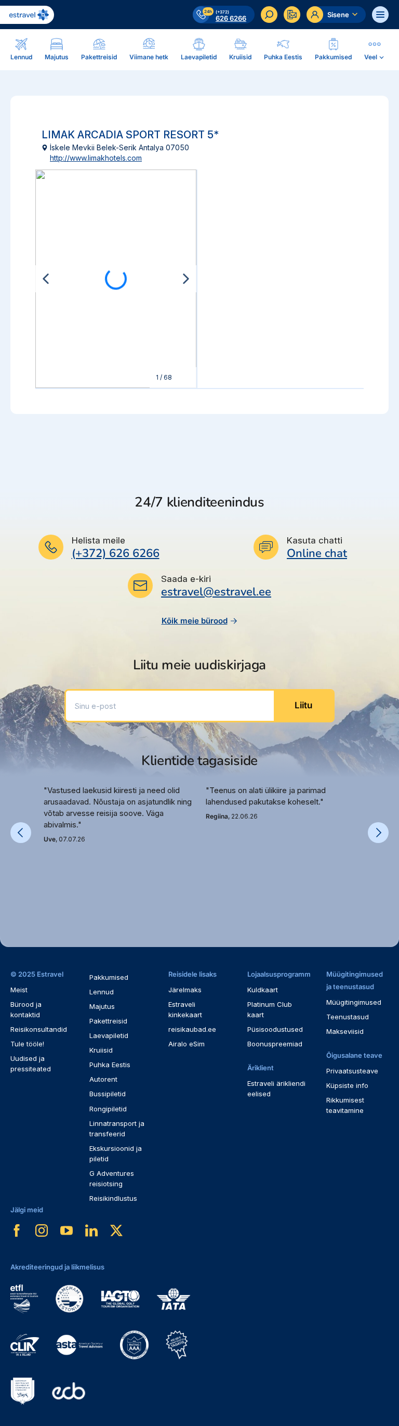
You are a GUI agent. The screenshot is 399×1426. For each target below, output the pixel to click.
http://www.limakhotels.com (96, 157)
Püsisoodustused (275, 1029)
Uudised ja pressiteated (30, 1063)
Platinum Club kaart (269, 1009)
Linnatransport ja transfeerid (116, 1128)
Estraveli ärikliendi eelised (276, 1088)
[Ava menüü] (380, 14)
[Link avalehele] (27, 15)
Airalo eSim (186, 1044)
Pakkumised (108, 977)
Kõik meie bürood (195, 621)
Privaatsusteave (352, 1071)
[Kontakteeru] (292, 14)
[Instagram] (41, 1230)
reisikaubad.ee (192, 1029)
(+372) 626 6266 (115, 553)
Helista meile (98, 540)
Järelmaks (185, 990)
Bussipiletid (107, 1094)
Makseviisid (345, 1031)
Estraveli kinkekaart (185, 1009)
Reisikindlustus (113, 1198)
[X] (116, 1230)
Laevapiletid (108, 1035)
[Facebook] (16, 1230)
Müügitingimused (353, 1002)
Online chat (317, 553)
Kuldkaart (262, 990)
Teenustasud (347, 1017)
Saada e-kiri (186, 579)
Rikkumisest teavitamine (345, 1105)
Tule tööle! (27, 1044)
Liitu (303, 705)
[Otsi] (269, 14)
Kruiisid (101, 1050)
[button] (48, 879)
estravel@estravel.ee (216, 592)
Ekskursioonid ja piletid (115, 1153)
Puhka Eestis (109, 1064)
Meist (19, 990)
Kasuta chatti (314, 540)
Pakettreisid (108, 1021)
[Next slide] (186, 278)
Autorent (103, 1079)
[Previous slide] (45, 278)
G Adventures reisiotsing (111, 1178)
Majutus (102, 1006)
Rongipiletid (108, 1109)
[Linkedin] (91, 1230)
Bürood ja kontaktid (26, 1009)
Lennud (101, 992)
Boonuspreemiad (274, 1044)
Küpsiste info (347, 1085)
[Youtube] (66, 1230)
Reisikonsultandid (38, 1029)
